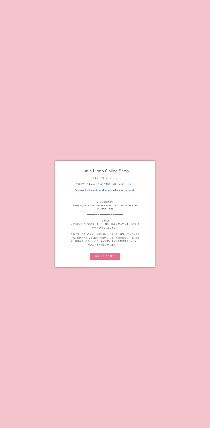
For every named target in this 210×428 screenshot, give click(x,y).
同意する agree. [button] (105, 256)
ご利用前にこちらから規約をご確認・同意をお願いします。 (105, 184)
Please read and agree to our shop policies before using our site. (105, 190)
